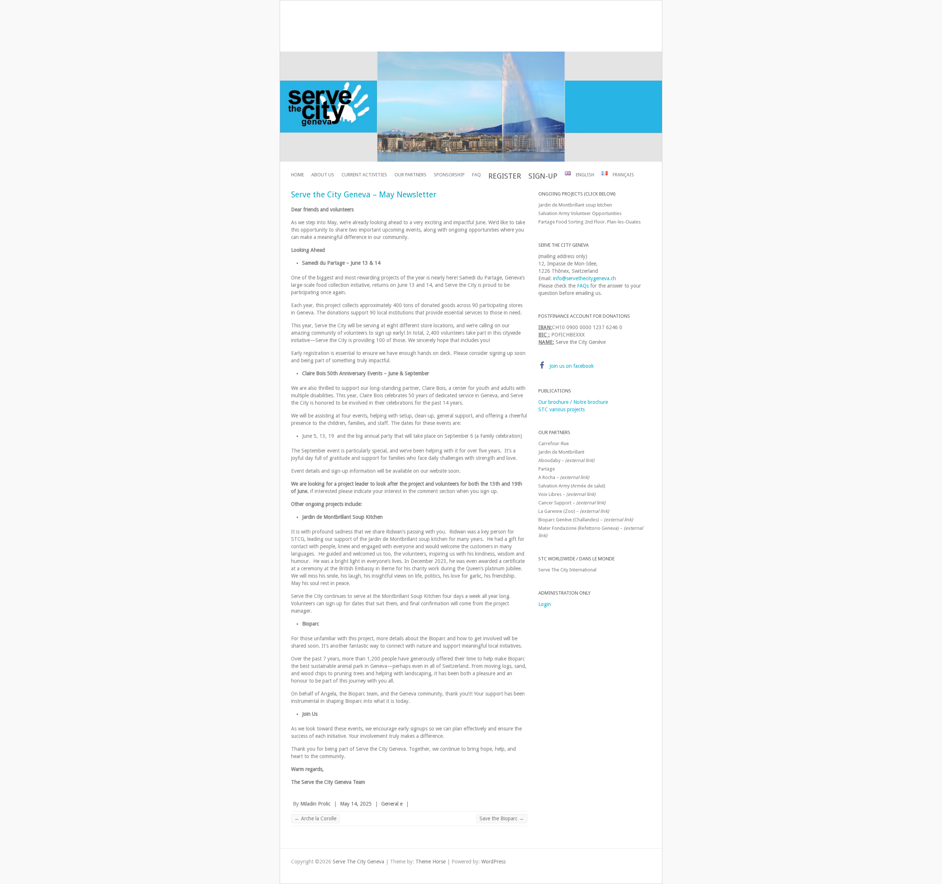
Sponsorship (449, 174)
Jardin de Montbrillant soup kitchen (575, 205)
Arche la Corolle (315, 818)
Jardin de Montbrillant (561, 452)
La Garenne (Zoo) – (573, 511)
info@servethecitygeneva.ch (584, 278)
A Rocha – (563, 477)
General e (392, 804)
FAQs (583, 286)
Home (297, 174)
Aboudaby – (566, 460)
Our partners (410, 174)
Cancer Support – (571, 503)
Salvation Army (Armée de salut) (571, 486)
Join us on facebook (571, 366)
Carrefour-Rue (553, 443)
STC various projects (561, 409)
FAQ (476, 174)
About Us (322, 174)
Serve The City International (567, 570)
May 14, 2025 (356, 804)
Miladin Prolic (315, 804)
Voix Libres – (566, 494)
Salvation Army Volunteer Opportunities (579, 213)
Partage (546, 469)
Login (544, 604)
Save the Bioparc (501, 818)
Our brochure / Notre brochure (573, 402)
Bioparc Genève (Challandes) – (585, 519)
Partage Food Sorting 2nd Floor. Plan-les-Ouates (589, 222)
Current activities (364, 174)
